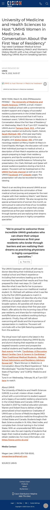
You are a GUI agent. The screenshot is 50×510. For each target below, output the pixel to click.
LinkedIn (27, 175)
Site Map (19, 503)
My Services (24, 489)
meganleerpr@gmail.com (14, 456)
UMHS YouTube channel (14, 172)
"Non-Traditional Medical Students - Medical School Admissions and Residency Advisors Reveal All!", (24, 360)
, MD (11, 134)
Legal (12, 503)
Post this (26, 262)
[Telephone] (41, 3)
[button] (25, 83)
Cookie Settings (35, 503)
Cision (28, 506)
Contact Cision (25, 482)
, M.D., (25, 128)
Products (24, 484)
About (24, 486)
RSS (26, 503)
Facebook (13, 175)
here (4, 380)
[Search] (47, 3)
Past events (7, 351)
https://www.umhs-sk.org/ (15, 440)
